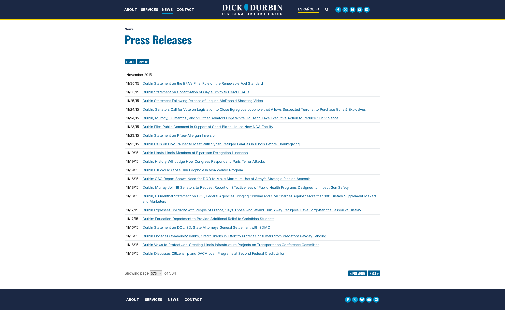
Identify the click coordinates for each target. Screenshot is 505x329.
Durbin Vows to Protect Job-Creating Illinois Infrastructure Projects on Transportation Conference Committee (230, 245)
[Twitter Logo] (345, 10)
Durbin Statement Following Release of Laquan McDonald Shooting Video (202, 101)
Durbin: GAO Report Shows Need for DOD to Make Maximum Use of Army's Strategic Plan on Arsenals (226, 179)
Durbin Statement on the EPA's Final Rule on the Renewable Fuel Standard (202, 83)
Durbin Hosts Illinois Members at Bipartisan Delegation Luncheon (195, 153)
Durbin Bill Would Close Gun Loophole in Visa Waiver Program (192, 170)
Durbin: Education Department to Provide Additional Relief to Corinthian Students (208, 219)
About (130, 9)
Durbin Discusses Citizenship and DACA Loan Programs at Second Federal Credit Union (213, 253)
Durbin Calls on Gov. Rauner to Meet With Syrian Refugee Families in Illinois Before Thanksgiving (221, 144)
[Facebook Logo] (338, 10)
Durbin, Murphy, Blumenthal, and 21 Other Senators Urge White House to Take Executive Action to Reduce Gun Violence (240, 118)
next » (374, 273)
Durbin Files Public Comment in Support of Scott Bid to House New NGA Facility (207, 127)
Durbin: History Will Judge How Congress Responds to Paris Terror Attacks (203, 161)
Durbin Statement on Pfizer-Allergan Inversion (179, 135)
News (167, 9)
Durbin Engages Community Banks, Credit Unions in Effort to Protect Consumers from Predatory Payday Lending (234, 236)
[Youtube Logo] (360, 10)
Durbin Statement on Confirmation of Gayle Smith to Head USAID (195, 92)
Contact (185, 9)
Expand (143, 61)
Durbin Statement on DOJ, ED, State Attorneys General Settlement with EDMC (206, 227)
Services (149, 9)
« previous (358, 273)
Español (306, 9)
